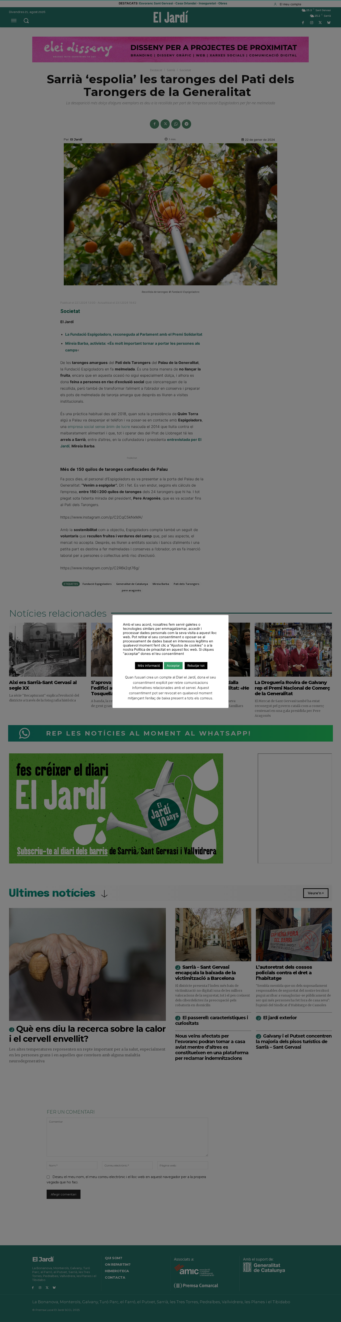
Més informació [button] (149, 665)
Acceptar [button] (173, 665)
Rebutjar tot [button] (196, 665)
